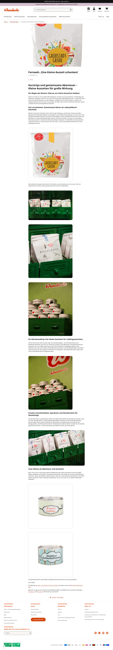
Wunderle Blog (14, 22)
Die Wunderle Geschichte (91, 612)
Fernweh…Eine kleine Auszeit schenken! (47, 585)
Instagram (31, 592)
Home (5, 22)
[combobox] (53, 9)
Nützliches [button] (61, 606)
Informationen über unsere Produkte (94, 619)
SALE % (60, 609)
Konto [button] (33, 606)
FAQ (59, 614)
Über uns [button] (88, 606)
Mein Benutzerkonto (36, 612)
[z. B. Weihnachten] (70, 9)
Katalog (60, 612)
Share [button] (31, 79)
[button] (19, 17)
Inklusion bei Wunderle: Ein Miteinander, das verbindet (95, 615)
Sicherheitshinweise (9, 623)
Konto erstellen (35, 609)
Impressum (7, 612)
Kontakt (87, 609)
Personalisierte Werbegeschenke (66, 617)
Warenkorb (34, 614)
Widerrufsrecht (8, 617)
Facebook (40, 592)
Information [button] (8, 606)
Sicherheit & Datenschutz (10, 620)
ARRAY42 (61, 645)
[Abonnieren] (30, 633)
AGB (5, 614)
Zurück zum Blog (57, 597)
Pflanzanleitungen (62, 620)
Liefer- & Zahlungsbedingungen (12, 609)
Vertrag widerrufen (38, 619)
